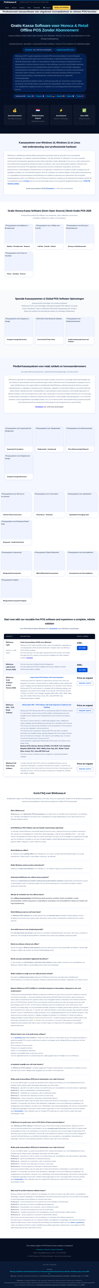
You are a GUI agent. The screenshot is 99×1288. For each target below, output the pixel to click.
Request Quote (85, 683)
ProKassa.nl (10, 2)
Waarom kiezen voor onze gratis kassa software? (28, 1034)
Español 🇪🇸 (61, 96)
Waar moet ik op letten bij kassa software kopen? (28, 1190)
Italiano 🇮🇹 (70, 96)
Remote (47, 1249)
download (18, 1037)
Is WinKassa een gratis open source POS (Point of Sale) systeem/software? (37, 1122)
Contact (22, 7)
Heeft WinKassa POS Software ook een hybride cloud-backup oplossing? (37, 828)
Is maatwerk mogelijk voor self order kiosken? (27, 1064)
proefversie (80, 1222)
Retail (7, 7)
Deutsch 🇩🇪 (50, 96)
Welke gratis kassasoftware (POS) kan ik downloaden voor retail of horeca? (37, 1079)
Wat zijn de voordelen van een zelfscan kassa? (27, 894)
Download (37, 7)
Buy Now (82, 648)
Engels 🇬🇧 (30, 96)
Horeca (14, 7)
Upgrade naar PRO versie (65, 50)
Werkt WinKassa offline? (19, 850)
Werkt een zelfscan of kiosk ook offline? (25, 944)
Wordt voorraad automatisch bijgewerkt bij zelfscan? (29, 959)
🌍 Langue (46, 7)
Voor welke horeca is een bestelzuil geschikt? (27, 929)
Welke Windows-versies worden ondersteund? (27, 865)
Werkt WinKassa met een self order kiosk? (26, 912)
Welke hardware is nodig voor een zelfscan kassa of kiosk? (32, 973)
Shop (29, 7)
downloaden (19, 1111)
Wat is (17, 810)
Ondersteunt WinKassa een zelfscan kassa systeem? (30, 877)
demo (73, 1222)
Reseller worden (62, 7)
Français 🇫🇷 (40, 96)
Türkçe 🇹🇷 (80, 96)
